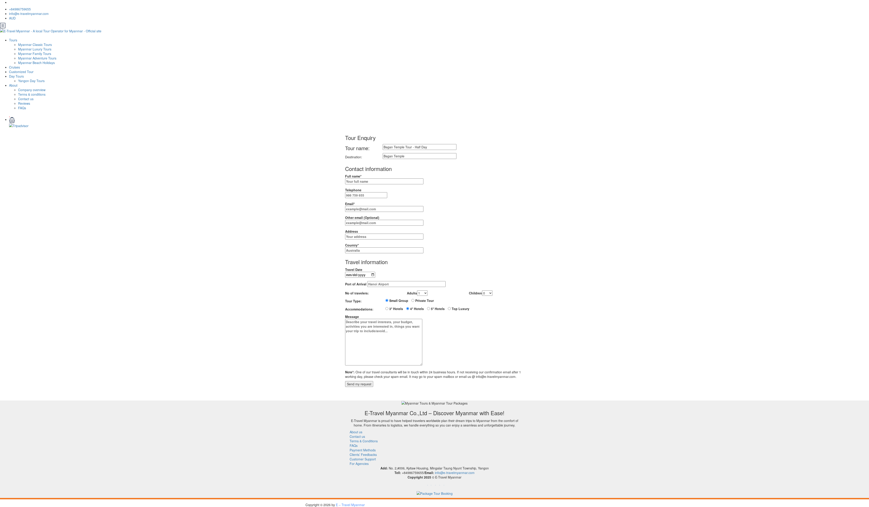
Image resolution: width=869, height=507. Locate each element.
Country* (352, 245)
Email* (350, 203)
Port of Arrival (356, 284)
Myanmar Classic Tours (35, 44)
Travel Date (353, 269)
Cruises (14, 67)
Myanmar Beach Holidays (36, 62)
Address (351, 231)
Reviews (24, 103)
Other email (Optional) (362, 217)
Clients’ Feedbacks (363, 454)
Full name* (353, 176)
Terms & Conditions (364, 441)
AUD (13, 18)
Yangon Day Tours (31, 80)
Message (352, 316)
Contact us (25, 99)
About (13, 85)
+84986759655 (20, 9)
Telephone (353, 190)
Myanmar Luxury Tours (34, 49)
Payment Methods (363, 450)
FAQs (22, 108)
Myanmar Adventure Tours (37, 58)
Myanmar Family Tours (34, 53)
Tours (13, 40)
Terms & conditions (31, 94)
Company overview (31, 90)
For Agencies (359, 463)
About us (356, 432)
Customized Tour (21, 71)
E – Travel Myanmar (350, 504)
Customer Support (363, 459)
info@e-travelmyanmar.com (29, 13)
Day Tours (16, 76)
